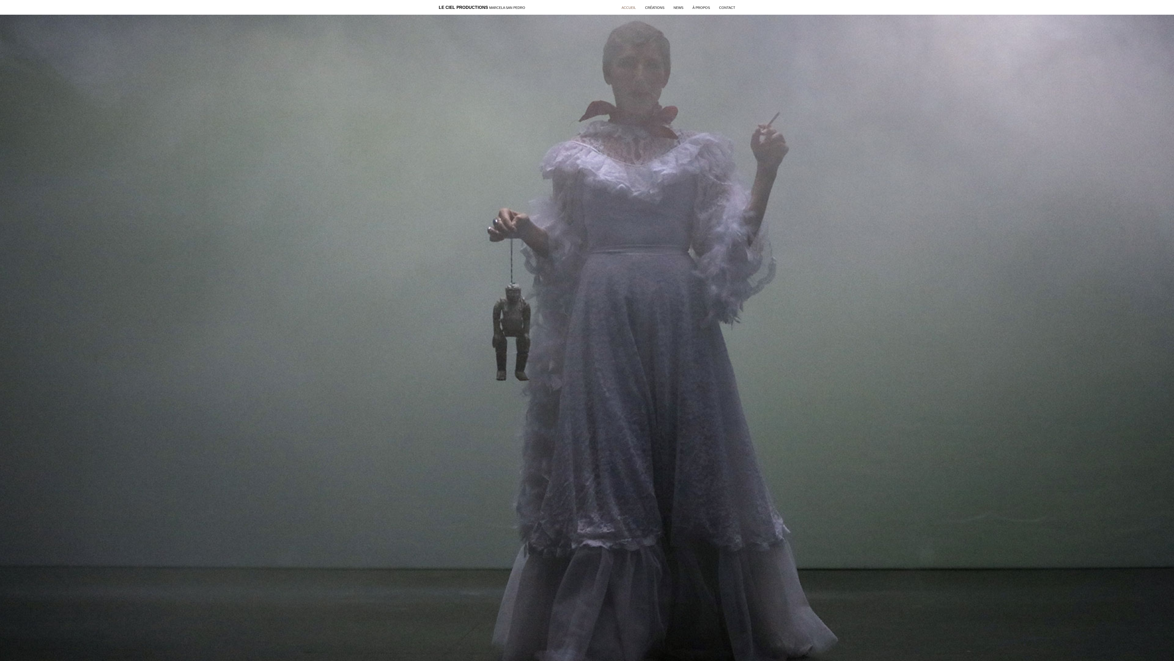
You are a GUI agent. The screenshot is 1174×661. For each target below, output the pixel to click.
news (678, 7)
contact (727, 7)
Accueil (629, 7)
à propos (701, 7)
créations (654, 7)
